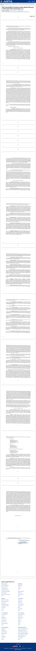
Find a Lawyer (4, 583)
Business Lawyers (4, 586)
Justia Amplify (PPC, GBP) (22, 634)
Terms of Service (23, 648)
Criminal (19, 586)
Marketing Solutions (22, 627)
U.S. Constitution (4, 614)
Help (19, 648)
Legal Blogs (3, 630)
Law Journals (20, 605)
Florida (19, 620)
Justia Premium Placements (23, 631)
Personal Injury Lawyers (5, 594)
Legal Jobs (3, 628)
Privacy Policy (29, 648)
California (19, 618)
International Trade (4, 605)
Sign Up (33, 1)
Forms (4, 3)
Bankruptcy (20, 585)
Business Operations (5, 601)
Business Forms (4, 631)
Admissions (20, 601)
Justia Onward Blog (21, 636)
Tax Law (2, 608)
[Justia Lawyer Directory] (22, 646)
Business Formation (4, 599)
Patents (2, 634)
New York (19, 621)
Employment (3, 602)
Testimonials (20, 637)
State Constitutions (21, 614)
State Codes (20, 615)
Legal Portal (12, 648)
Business (3, 598)
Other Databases (4, 627)
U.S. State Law (21, 612)
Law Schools (20, 598)
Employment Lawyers (5, 589)
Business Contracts (9, 3)
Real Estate (3, 607)
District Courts (4, 621)
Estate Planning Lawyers (5, 591)
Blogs (19, 607)
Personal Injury (20, 594)
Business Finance (13, 10)
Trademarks (3, 636)
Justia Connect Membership (23, 628)
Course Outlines (21, 604)
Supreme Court (4, 618)
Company (15, 648)
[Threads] (18, 646)
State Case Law (20, 617)
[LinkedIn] (13, 646)
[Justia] (7, 1)
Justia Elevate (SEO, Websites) (23, 633)
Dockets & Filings (4, 623)
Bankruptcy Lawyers (5, 585)
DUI (18, 589)
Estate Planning (21, 591)
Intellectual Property (5, 604)
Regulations (3, 617)
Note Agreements (20, 10)
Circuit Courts (3, 620)
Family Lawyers (4, 592)
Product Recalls (4, 633)
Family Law (20, 592)
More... (2, 595)
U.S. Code (3, 615)
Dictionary (20, 599)
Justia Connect (6, 648)
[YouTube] (14, 646)
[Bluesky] (20, 646)
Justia (1, 3)
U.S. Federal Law (4, 612)
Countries (3, 637)
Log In (29, 1)
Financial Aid (20, 602)
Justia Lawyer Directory (22, 630)
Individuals (20, 583)
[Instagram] (17, 646)
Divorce (19, 588)
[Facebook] (16, 646)
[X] (21, 646)
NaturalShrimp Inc (15, 3)
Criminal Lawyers (4, 588)
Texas (19, 623)
